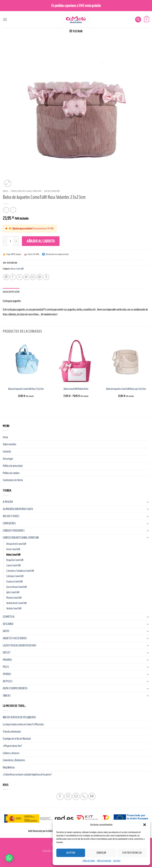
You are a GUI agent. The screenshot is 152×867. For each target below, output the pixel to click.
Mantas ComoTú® (14, 597)
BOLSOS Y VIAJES (11, 516)
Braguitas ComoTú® (14, 560)
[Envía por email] (33, 277)
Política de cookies (11, 473)
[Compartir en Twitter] (26, 277)
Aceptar (70, 852)
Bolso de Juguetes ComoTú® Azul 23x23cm (26, 388)
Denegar (101, 852)
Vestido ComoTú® (13, 608)
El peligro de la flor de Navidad (17, 738)
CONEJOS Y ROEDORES (13, 530)
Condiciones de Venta (13, 480)
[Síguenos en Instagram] (68, 796)
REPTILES (7, 681)
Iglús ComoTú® (12, 592)
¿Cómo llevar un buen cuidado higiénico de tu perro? (27, 774)
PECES (6, 666)
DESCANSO (8, 624)
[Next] (149, 371)
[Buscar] (138, 20)
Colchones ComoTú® (14, 576)
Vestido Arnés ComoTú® (16, 603)
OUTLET (7, 652)
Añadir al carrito (41, 241)
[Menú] (5, 19)
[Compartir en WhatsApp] (6, 277)
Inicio (5, 191)
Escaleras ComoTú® (14, 581)
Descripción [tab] (11, 291)
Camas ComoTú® (13, 565)
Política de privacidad (104, 860)
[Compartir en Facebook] (13, 277)
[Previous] (3, 371)
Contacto (7, 451)
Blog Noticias (9, 767)
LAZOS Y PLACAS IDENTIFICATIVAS (19, 645)
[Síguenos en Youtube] (91, 796)
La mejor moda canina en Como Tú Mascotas (23, 724)
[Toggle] (147, 502)
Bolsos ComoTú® (52, 191)
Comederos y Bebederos (14, 760)
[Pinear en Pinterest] (40, 277)
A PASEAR (8, 501)
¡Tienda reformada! (12, 731)
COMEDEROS (9, 523)
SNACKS (7, 695)
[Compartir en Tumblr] (46, 277)
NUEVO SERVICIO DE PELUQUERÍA (19, 717)
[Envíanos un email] (76, 796)
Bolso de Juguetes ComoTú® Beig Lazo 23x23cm (126, 388)
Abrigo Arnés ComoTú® (16, 543)
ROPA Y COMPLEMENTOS (15, 688)
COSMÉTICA (8, 616)
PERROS (7, 674)
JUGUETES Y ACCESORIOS (15, 638)
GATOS (6, 631)
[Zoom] (7, 183)
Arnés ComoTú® (13, 549)
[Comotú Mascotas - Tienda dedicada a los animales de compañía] (76, 19)
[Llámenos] (83, 796)
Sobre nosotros (9, 444)
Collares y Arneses (11, 753)
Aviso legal (116, 860)
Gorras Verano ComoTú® (16, 586)
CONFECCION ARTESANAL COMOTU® (26, 191)
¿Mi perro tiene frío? (12, 745)
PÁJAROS (7, 659)
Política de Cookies (89, 860)
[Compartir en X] (19, 277)
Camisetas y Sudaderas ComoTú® (20, 570)
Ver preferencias (132, 852)
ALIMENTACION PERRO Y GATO (18, 509)
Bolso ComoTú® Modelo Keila (76, 388)
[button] (144, 825)
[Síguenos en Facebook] (60, 796)
